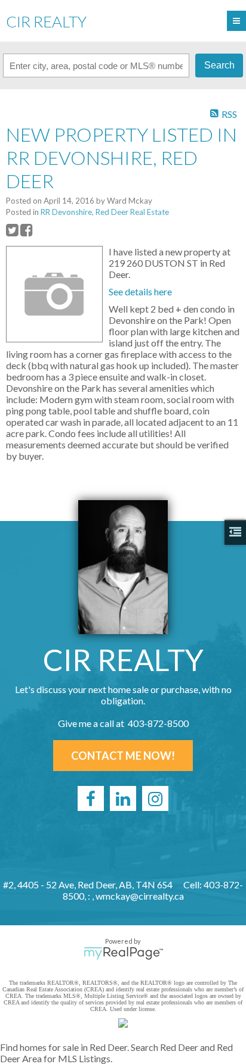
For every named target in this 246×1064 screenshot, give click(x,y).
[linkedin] (123, 798)
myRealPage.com (123, 953)
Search (219, 65)
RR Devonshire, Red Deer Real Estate (105, 212)
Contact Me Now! (123, 755)
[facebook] (91, 798)
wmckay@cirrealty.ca (140, 895)
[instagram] (155, 798)
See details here (140, 291)
